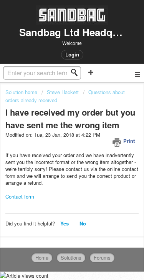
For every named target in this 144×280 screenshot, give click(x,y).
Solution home (22, 92)
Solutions (71, 257)
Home (41, 257)
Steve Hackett (63, 92)
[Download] (58, 132)
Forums (102, 257)
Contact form (19, 196)
